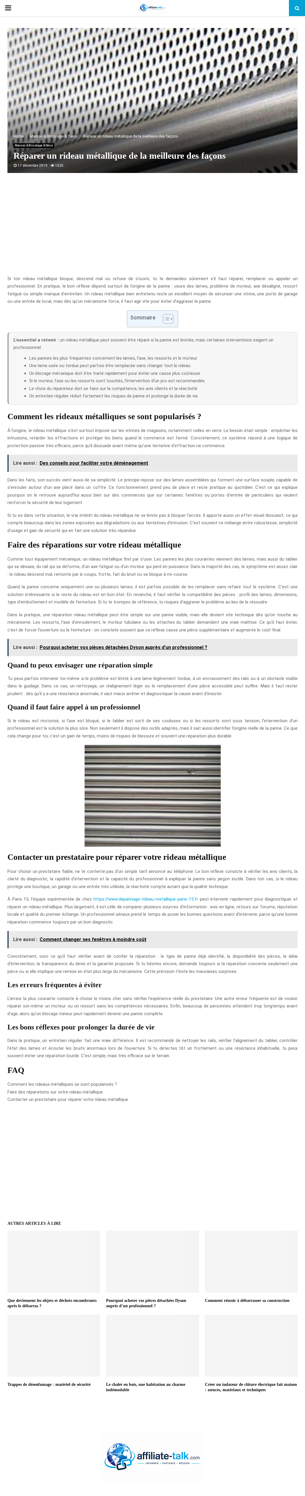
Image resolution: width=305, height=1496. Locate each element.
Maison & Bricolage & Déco (34, 145)
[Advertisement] (152, 227)
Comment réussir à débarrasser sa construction (247, 1300)
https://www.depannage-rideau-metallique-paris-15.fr (146, 899)
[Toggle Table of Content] (165, 319)
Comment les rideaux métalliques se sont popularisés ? (62, 1084)
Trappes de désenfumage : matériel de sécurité (49, 1384)
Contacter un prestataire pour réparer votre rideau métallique (67, 1099)
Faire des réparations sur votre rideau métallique (55, 1092)
